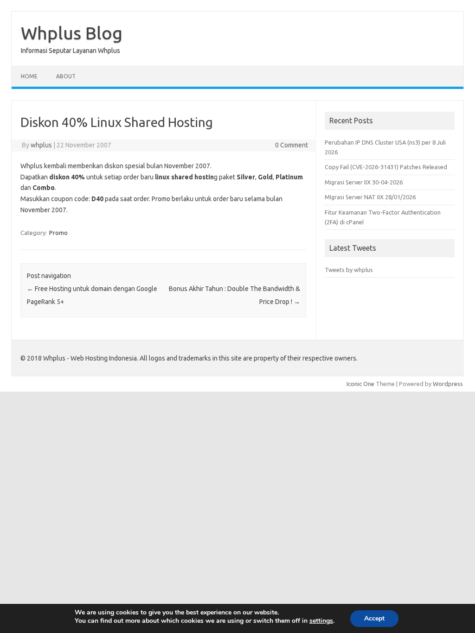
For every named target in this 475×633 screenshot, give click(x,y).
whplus (41, 145)
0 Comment (291, 145)
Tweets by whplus (349, 269)
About (66, 76)
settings (321, 621)
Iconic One (360, 383)
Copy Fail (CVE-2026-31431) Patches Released (386, 167)
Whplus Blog (71, 33)
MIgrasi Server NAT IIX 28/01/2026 (370, 197)
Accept (374, 618)
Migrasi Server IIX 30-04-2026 (364, 182)
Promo (58, 232)
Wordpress (448, 383)
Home (29, 76)
